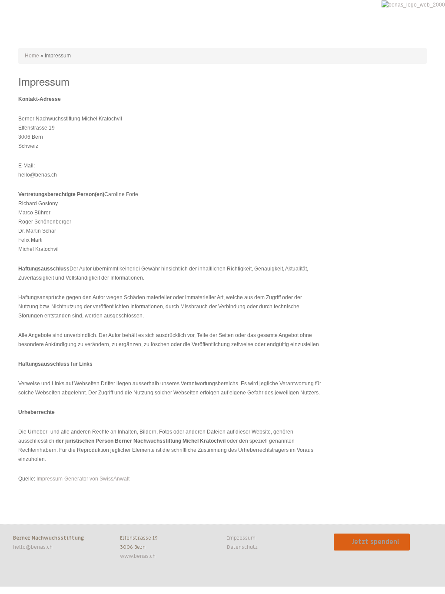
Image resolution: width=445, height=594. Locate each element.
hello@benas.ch (33, 547)
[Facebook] (16, 574)
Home (32, 56)
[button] (15, 17)
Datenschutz (242, 547)
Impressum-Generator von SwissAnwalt (83, 479)
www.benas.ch (138, 556)
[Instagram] (33, 574)
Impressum (241, 537)
